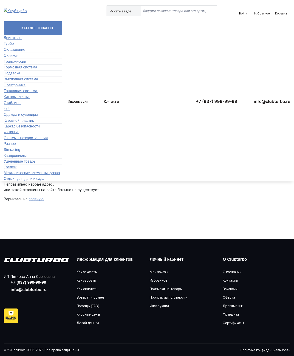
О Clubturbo (235, 259)
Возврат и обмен (90, 297)
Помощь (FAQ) (88, 306)
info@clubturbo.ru (272, 101)
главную (36, 199)
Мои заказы (159, 272)
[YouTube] (23, 298)
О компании (232, 272)
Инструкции (159, 306)
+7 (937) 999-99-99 (216, 101)
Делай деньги (88, 323)
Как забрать (86, 280)
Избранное (158, 280)
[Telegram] (37, 298)
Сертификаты (233, 323)
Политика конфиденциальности (265, 350)
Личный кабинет (167, 259)
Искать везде (121, 11)
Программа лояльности (168, 297)
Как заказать (87, 272)
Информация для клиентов (105, 259)
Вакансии (230, 289)
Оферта (229, 297)
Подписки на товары (166, 289)
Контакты (111, 101)
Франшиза (231, 314)
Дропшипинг (233, 306)
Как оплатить (87, 289)
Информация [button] (78, 101)
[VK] (8, 298)
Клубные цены (88, 314)
